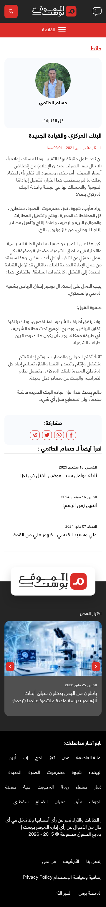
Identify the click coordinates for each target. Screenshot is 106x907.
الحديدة (15, 771)
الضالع (42, 801)
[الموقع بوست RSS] (75, 846)
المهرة (34, 771)
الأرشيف (71, 860)
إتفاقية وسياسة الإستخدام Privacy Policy (62, 876)
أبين (12, 757)
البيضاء (95, 771)
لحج (38, 757)
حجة (27, 786)
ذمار (98, 786)
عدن (65, 757)
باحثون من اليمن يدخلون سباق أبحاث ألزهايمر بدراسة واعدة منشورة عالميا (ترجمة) (54, 696)
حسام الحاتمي (57, 449)
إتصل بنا (94, 860)
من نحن (49, 860)
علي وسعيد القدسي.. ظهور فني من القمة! (54, 534)
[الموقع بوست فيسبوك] (99, 846)
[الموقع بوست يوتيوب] (87, 846)
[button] (96, 666)
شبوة (77, 771)
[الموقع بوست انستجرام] (81, 846)
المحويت (46, 786)
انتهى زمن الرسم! (80, 505)
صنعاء (81, 786)
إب (25, 757)
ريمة (65, 786)
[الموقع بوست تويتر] (93, 846)
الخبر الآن (63, 892)
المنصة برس (90, 892)
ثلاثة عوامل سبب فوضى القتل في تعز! (58, 475)
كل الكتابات (53, 120)
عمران (60, 801)
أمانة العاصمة (89, 757)
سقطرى (21, 801)
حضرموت (56, 771)
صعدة (10, 786)
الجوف (95, 801)
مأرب (77, 801)
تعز (52, 757)
